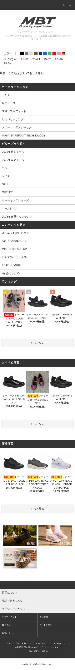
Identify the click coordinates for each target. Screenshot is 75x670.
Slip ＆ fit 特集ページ (14, 240)
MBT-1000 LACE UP (14, 249)
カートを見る (45, 625)
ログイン (6, 625)
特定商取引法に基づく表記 (26, 647)
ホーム (9, 643)
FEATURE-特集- (12, 265)
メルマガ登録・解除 (36, 651)
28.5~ (7, 63)
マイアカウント (9, 617)
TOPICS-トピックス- (14, 257)
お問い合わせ (8, 633)
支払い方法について (24, 643)
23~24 (36, 59)
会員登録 (43, 617)
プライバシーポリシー (50, 647)
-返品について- (11, 273)
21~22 (25, 59)
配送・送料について (44, 643)
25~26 (47, 59)
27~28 (59, 59)
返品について (62, 643)
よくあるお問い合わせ (15, 232)
